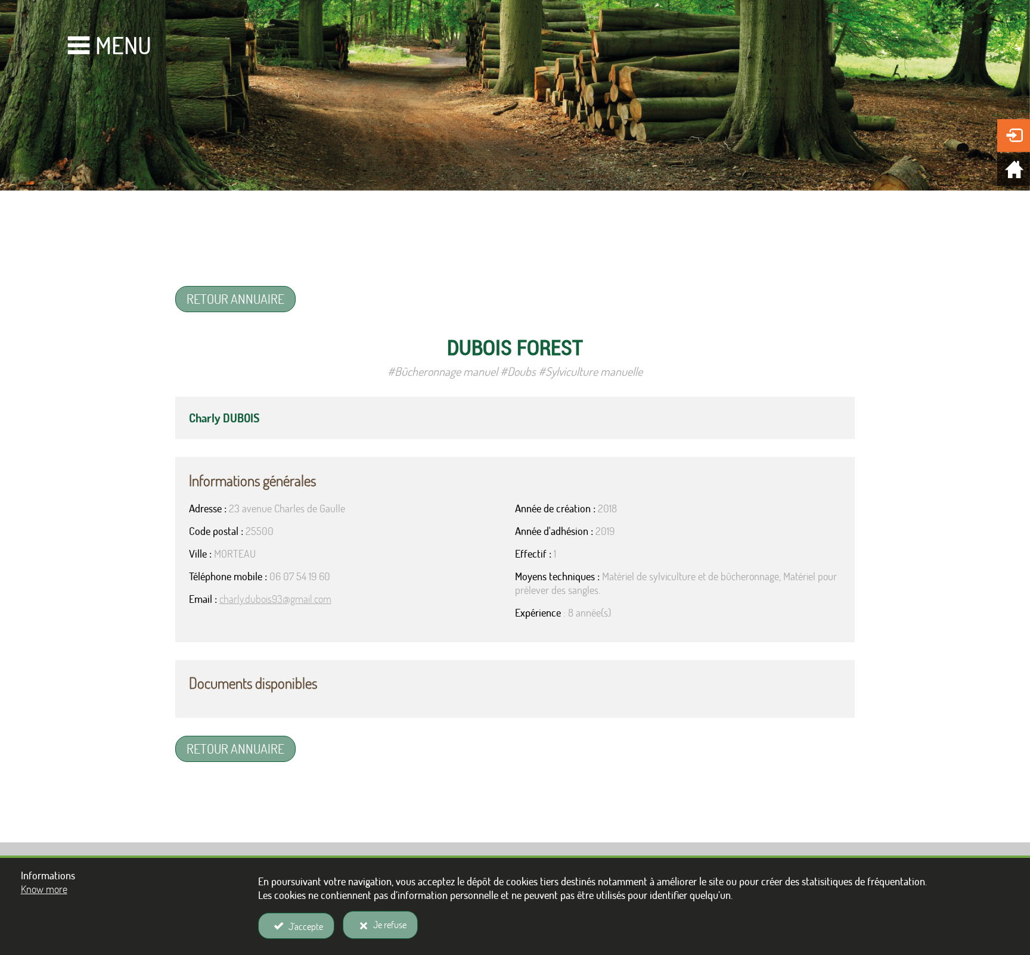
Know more (44, 889)
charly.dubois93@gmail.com (275, 599)
